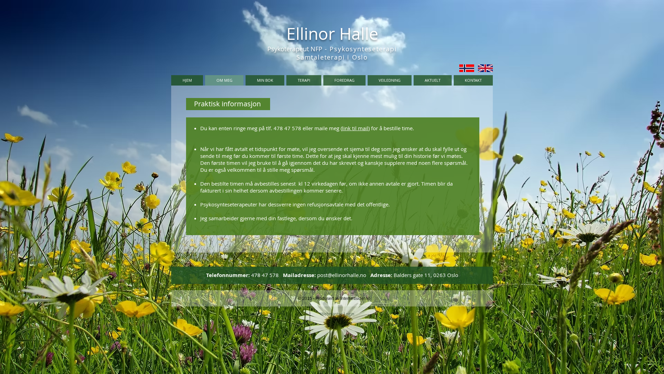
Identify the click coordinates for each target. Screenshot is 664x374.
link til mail (355, 128)
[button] (303, 80)
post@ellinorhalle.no (341, 274)
